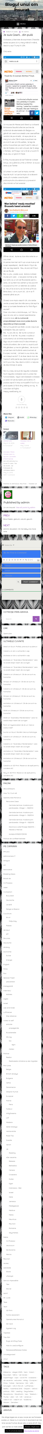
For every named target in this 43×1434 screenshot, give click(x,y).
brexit (31, 1372)
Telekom (33, 1394)
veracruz (27, 1397)
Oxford (34, 1389)
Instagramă (8, 986)
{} (28, 560)
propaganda (14, 1028)
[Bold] (4, 559)
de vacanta (8, 1380)
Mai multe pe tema (31, 1431)
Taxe (5, 1302)
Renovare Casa (12, 801)
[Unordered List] (17, 559)
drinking (6, 947)
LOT (7, 1118)
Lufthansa (7, 1012)
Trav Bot (6, 1337)
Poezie (8, 925)
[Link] (26, 559)
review (6, 1263)
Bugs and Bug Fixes (14, 1341)
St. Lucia (6, 1298)
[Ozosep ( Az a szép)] (27, 435)
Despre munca (12, 1092)
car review (23, 1375)
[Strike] (12, 559)
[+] (31, 560)
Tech (5, 1307)
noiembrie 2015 (16, 1389)
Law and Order (9, 1008)
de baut (6, 930)
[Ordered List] (15, 559)
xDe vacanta (11, 1157)
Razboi (9, 1057)
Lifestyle (9, 1276)
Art (4, 865)
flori (4, 973)
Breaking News (9, 874)
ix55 (31, 1383)
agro (13, 1044)
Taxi (7, 1284)
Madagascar (14, 1206)
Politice (23, 484)
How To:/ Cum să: (10, 793)
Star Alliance (11, 1016)
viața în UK (18, 1400)
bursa (8, 955)
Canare (12, 1170)
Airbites (9, 994)
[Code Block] (23, 559)
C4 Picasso (7, 883)
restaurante (11, 1131)
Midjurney (13, 921)
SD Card (9, 1324)
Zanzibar (14, 1402)
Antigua (6, 861)
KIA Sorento (10, 1250)
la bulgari (7, 1386)
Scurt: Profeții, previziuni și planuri (24, 646)
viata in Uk (7, 1400)
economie (7, 952)
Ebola (8, 1271)
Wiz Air (8, 1289)
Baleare (12, 1161)
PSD (12, 1391)
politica (6, 1391)
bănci (15, 1375)
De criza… (7, 938)
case (5, 887)
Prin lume (7, 1065)
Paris (11, 1104)
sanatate (7, 1268)
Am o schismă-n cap (21, 651)
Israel (5, 1003)
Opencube (7, 633)
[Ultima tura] (10, 435)
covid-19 (23, 1378)
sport (5, 1293)
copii (16, 1378)
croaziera (32, 1378)
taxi (26, 1394)
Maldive (12, 1210)
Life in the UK (18, 1386)
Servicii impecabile (10, 1280)
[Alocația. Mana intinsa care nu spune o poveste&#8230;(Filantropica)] (11, 463)
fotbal (11, 1383)
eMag (25, 1380)
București (7, 1375)
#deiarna (7, 1372)
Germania (20, 1383)
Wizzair (6, 1402)
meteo (11, 1049)
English (6, 964)
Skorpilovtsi (8, 1394)
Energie (9, 960)
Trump (5, 1397)
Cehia (8, 1083)
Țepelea (6, 1333)
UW (21, 1397)
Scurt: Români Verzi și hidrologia (24, 732)
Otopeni (27, 1389)
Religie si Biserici (12, 909)
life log (9, 1037)
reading (19, 1391)
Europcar (9, 1096)
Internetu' (7, 990)
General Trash (9, 978)
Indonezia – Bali (15, 1188)
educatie (18, 1380)
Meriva (8, 1254)
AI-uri (8, 917)
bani (26, 1372)
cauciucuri (10, 1245)
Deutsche (10, 900)
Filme (5, 969)
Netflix (5, 1389)
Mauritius (12, 1219)
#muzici (6, 852)
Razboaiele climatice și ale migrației (23, 1061)
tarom (8, 1145)
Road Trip (10, 1136)
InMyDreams (11, 1113)
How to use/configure (14, 1345)
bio (10, 1041)
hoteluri (9, 1109)
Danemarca (10, 1087)
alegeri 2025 (17, 1372)
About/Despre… (9, 789)
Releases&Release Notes (16, 1350)
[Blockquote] (20, 559)
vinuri (5, 1359)
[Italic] (6, 559)
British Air (7, 878)
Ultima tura (7, 441)
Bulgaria (9, 1078)
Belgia (8, 1069)
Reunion (12, 1224)
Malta (11, 1215)
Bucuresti (10, 896)
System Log (11, 1328)
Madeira (9, 1122)
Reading (12, 1153)
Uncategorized (9, 1354)
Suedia (9, 1140)
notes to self (8, 1020)
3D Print (9, 1310)
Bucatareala (11, 1032)
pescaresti (10, 982)
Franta (8, 1101)
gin (7, 934)
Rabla (5, 1237)
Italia (11, 1197)
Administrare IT (9, 856)
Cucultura (7, 913)
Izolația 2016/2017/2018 (18, 834)
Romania (12, 1228)
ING (26, 1383)
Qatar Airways (11, 1127)
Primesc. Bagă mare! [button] (32, 1427)
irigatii (5, 999)
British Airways (12, 1074)
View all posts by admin (25, 507)
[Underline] (9, 559)
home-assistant (12, 1315)
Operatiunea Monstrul (12, 798)
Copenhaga (8, 1378)
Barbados (13, 1166)
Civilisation (7, 892)
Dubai (11, 1179)
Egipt (11, 1183)
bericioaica (7, 869)
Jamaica (12, 1201)
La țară (9, 905)
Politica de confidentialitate (14, 838)
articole (15, 484)
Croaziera (13, 1174)
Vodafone (27, 1400)
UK (36, 484)
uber (12, 1397)
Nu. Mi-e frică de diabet (14, 1431)
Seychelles (13, 1233)
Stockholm (19, 1394)
